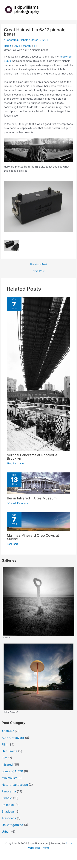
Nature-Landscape (15, 784)
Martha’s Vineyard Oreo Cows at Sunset (33, 537)
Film (9, 463)
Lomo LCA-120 (12, 771)
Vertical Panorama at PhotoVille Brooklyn (32, 456)
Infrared (11, 503)
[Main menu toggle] (69, 10)
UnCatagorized (12, 825)
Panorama (12, 39)
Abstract (8, 731)
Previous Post (38, 264)
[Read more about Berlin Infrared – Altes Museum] (38, 482)
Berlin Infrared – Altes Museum (32, 498)
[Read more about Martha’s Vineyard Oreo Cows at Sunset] (38, 521)
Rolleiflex (8, 805)
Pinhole (23, 39)
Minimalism (9, 778)
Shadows (8, 811)
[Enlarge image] (68, 143)
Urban (6, 831)
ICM (4, 758)
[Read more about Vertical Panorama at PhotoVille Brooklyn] (38, 373)
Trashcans (9, 818)
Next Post (38, 271)
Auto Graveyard (13, 738)
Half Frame (9, 751)
